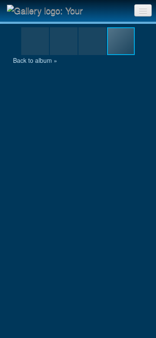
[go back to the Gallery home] (50, 10)
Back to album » (35, 60)
